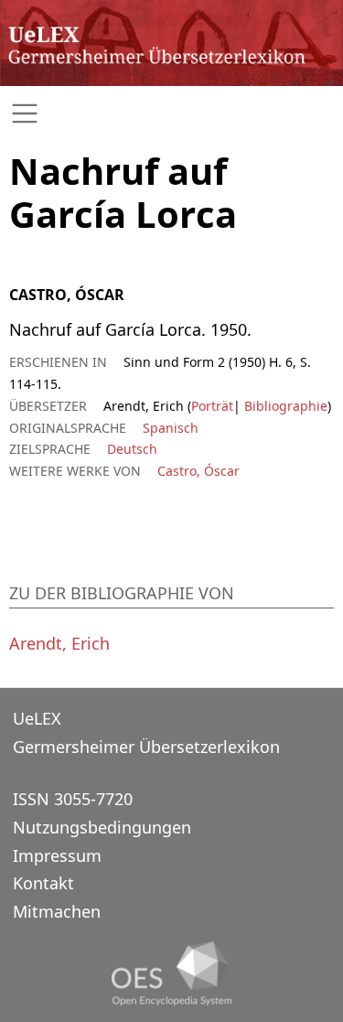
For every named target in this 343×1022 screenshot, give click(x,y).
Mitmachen (57, 911)
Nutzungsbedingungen (102, 827)
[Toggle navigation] (171, 114)
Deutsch (132, 448)
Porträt (212, 405)
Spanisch (170, 427)
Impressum (57, 855)
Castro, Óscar (198, 470)
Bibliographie (284, 405)
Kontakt (43, 883)
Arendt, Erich (59, 643)
